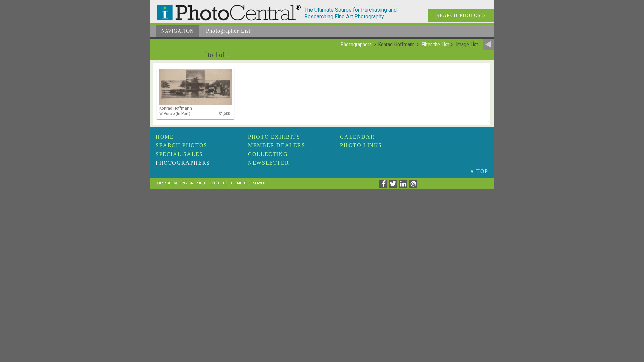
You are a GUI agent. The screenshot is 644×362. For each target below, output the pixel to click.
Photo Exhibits (274, 137)
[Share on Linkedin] (404, 186)
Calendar (357, 137)
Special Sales (179, 154)
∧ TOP (479, 171)
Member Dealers (276, 145)
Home (165, 137)
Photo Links (361, 145)
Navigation (177, 31)
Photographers (183, 163)
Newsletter (268, 163)
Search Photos (181, 145)
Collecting (268, 154)
